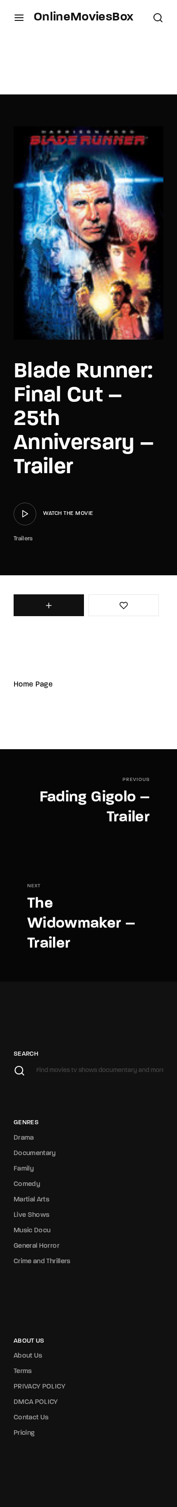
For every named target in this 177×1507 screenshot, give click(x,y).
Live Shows (32, 1215)
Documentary (35, 1153)
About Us (28, 1356)
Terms (23, 1371)
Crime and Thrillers (42, 1261)
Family (24, 1169)
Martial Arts (31, 1199)
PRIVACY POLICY (39, 1386)
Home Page (33, 684)
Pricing (24, 1433)
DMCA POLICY (36, 1402)
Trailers (23, 539)
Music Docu (32, 1230)
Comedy (27, 1184)
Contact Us (31, 1417)
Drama (24, 1138)
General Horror (36, 1246)
